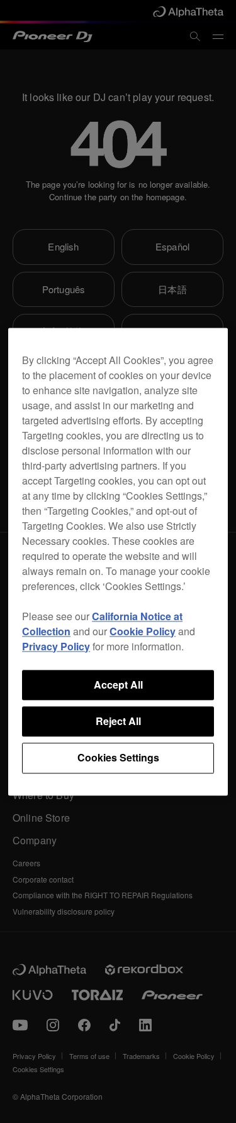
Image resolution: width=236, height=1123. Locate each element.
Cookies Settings (118, 758)
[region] (118, 561)
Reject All (118, 721)
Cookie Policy (143, 631)
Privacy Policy (56, 646)
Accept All (118, 684)
